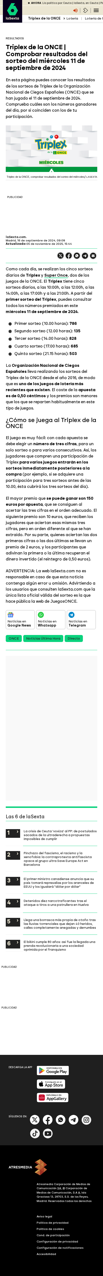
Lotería (72, 18)
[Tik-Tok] (35, 1137)
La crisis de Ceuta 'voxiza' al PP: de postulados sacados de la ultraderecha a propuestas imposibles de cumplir (60, 835)
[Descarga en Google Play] (53, 1074)
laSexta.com (16, 237)
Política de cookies (50, 1229)
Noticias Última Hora (43, 638)
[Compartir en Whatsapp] (77, 258)
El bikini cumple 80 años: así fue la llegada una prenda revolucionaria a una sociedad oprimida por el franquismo (59, 945)
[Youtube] (48, 1137)
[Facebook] (48, 1124)
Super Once (56, 275)
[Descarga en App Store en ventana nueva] (51, 1088)
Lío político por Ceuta (57, 3)
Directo (74, 638)
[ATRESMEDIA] (51, 1167)
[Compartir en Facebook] (69, 258)
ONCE (14, 638)
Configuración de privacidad (57, 1241)
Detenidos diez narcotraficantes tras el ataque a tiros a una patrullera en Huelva (56, 903)
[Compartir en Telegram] (85, 258)
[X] (61, 258)
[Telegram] (74, 1124)
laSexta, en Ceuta (86, 3)
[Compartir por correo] (93, 258)
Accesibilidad (46, 1254)
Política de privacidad (53, 1222)
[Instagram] (86, 1124)
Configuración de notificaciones (60, 1247)
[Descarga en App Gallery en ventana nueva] (53, 1101)
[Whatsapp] (61, 1124)
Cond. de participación (53, 1235)
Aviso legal (44, 1216)
